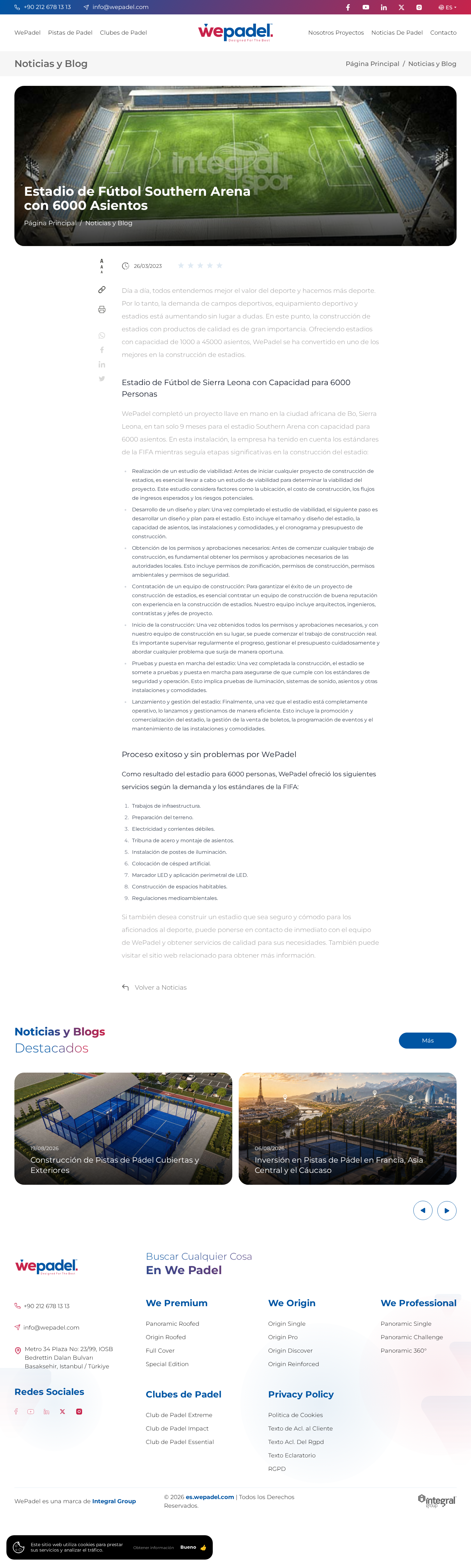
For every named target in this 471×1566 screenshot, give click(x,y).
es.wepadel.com (210, 1497)
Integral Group (114, 1501)
